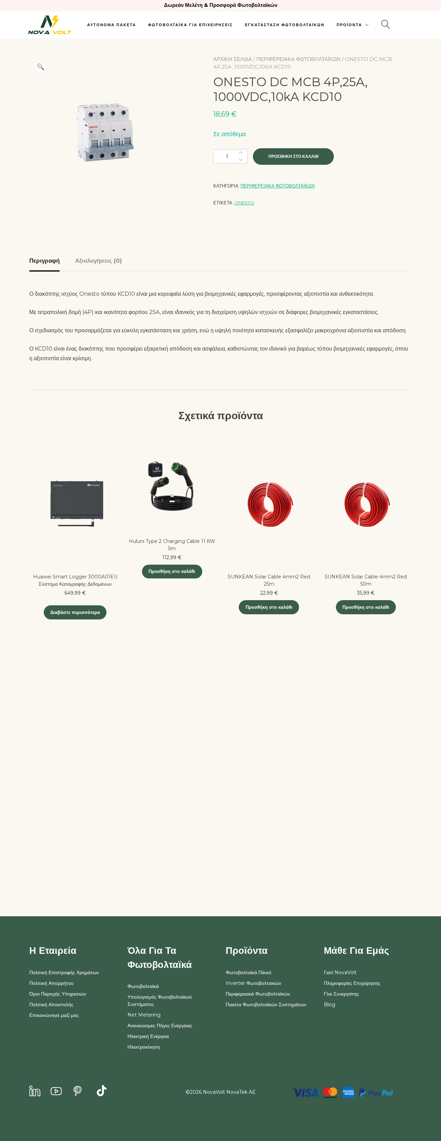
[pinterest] (77, 1092)
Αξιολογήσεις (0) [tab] (98, 260)
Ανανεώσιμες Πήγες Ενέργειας (159, 1025)
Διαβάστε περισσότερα (75, 612)
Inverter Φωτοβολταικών (253, 983)
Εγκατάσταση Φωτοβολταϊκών (285, 24)
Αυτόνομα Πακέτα (111, 24)
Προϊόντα (349, 24)
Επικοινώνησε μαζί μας (54, 1015)
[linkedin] (34, 1092)
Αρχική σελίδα (232, 59)
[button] (40, 67)
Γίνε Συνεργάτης (341, 994)
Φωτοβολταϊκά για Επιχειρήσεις (190, 24)
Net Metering (144, 1015)
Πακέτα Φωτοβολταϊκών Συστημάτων (266, 1004)
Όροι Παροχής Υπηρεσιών (57, 994)
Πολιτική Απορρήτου (51, 983)
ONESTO (244, 202)
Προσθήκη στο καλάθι (293, 156)
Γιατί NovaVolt (340, 972)
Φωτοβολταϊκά (143, 986)
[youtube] (56, 1092)
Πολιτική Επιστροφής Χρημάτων (64, 972)
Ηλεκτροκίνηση (143, 1047)
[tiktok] (101, 1091)
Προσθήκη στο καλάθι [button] (171, 571)
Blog (329, 1004)
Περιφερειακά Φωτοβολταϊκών (298, 59)
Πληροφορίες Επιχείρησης (352, 983)
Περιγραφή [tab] (44, 260)
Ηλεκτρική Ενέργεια (148, 1036)
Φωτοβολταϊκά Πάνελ (248, 972)
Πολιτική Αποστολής (51, 1004)
